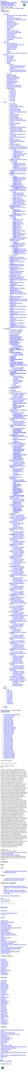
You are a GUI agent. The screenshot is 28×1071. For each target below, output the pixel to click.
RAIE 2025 (3, 1008)
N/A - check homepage (18, 516)
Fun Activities (10, 26)
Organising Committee (18, 608)
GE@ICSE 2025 (5, 994)
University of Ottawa (12, 47)
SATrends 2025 (4, 1012)
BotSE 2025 (4, 983)
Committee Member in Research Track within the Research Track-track (15, 871)
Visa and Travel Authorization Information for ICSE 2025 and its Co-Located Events (13, 1047)
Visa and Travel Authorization (14, 32)
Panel (14, 384)
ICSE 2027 (9, 691)
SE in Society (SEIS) (15, 110)
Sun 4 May (12, 100)
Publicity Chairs (17, 660)
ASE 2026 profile (8, 718)
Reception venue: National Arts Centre (16, 19)
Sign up (6, 707)
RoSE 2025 (3, 1011)
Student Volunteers (14, 144)
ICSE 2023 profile (8, 744)
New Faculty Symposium (16, 128)
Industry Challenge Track (16, 118)
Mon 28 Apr (13, 92)
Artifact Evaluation (14, 117)
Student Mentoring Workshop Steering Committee (17, 382)
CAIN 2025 (4, 960)
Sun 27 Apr (13, 91)
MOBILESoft (16, 209)
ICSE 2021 (9, 699)
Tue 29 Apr (13, 93)
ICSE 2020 (9, 700)
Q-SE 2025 (3, 1007)
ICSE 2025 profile (5, 711)
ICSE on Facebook (7, 1061)
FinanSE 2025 (4, 989)
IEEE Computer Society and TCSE (15, 44)
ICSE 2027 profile (8, 748)
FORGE (15, 176)
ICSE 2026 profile (8, 746)
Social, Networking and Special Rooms (10, 948)
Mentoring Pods (17, 386)
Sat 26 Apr (12, 89)
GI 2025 (3, 996)
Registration (10, 21)
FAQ (8, 40)
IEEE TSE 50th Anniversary (14, 85)
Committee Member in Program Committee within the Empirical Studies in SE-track (14, 879)
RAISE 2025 (4, 1009)
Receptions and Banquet (13, 78)
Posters (11, 121)
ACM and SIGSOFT (12, 46)
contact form (4, 910)
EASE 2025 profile (8, 724)
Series (8, 689)
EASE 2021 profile (8, 720)
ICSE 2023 (9, 696)
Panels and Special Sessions (17, 106)
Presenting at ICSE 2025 (13, 23)
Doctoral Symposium (15, 123)
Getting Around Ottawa (12, 30)
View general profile (5, 901)
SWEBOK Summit (11, 82)
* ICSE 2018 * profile (9, 716)
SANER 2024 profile (9, 758)
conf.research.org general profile (12, 714)
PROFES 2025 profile (9, 756)
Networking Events (11, 79)
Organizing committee (18, 568)
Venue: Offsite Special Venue (14, 18)
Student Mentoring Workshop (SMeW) (10, 951)
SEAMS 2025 (4, 973)
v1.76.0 (15, 913)
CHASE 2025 (4, 961)
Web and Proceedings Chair (20, 580)
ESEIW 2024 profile (9, 731)
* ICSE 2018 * (10, 703)
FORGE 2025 (4, 964)
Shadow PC (13, 124)
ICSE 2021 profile (8, 741)
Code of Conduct (11, 36)
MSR (14, 218)
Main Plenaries (13, 104)
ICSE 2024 (9, 695)
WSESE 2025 (4, 1023)
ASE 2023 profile (8, 717)
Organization (7, 328)
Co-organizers (16, 565)
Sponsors (6, 42)
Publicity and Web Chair (19, 562)
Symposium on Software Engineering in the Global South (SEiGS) (18, 131)
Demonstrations (14, 116)
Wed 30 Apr (13, 95)
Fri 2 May (12, 97)
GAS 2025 (3, 993)
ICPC (14, 191)
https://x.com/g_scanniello (13, 855)
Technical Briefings (11, 75)
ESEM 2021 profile (8, 734)
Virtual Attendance (11, 22)
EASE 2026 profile (8, 725)
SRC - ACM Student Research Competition (11, 947)
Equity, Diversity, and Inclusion (14, 37)
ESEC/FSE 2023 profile (10, 728)
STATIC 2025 (4, 1019)
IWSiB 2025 (4, 1000)
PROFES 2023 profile (9, 753)
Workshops (12, 125)
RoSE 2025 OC (17, 629)
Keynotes (9, 61)
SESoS (2, 1018)
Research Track (14, 107)
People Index (13, 390)
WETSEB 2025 (4, 1022)
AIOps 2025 (4, 980)
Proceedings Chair (17, 561)
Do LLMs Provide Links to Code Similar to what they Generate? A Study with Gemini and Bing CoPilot (15, 892)
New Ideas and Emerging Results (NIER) (11, 927)
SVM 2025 (3, 1021)
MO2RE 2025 (4, 1002)
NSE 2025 (3, 1005)
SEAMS (15, 242)
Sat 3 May (12, 99)
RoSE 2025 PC (17, 631)
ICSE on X (8, 1063)
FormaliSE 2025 (5, 966)
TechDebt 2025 (4, 974)
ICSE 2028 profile (8, 749)
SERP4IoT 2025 (5, 1016)
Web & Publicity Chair (18, 647)
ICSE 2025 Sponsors (12, 43)
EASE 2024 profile (8, 723)
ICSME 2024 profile (9, 752)
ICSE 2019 (9, 702)
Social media (10, 28)
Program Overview (11, 60)
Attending (6, 14)
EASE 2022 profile (8, 721)
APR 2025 (3, 982)
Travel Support (10, 35)
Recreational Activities (12, 81)
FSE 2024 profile (8, 735)
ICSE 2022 (9, 698)
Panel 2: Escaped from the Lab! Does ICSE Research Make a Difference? (17, 67)
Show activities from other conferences (10, 895)
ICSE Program (10, 56)
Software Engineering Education (18, 120)
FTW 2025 (3, 990)
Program (6, 54)
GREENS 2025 (4, 997)
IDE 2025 (3, 998)
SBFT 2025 (3, 1014)
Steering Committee (18, 397)
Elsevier (9, 51)
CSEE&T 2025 (4, 963)
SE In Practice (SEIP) (15, 109)
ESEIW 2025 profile (9, 732)
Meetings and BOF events (13, 77)
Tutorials (9, 74)
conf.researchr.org (8, 913)
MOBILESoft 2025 (5, 970)
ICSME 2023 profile (9, 751)
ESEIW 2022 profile (9, 730)
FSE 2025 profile (8, 737)
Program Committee (18, 346)
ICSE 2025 (3, 710)
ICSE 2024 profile (8, 745)
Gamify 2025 (4, 991)
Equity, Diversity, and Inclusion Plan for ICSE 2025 (13, 1055)
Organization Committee (19, 422)
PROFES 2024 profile (9, 755)
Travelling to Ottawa (12, 33)
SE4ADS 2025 (4, 1015)
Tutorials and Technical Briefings (18, 127)
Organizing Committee (15, 332)
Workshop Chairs (17, 579)
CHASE (15, 162)
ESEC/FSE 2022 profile (10, 727)
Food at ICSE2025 (11, 25)
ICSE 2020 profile (8, 739)
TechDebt (15, 247)
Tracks (5, 102)
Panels (11, 64)
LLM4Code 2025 (5, 1001)
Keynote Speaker (17, 548)
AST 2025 (3, 959)
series (8, 710)
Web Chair (15, 526)
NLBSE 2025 (4, 1004)
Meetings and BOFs (15, 139)
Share (2, 898)
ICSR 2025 (3, 968)
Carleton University (11, 49)
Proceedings (10, 58)
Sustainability (10, 39)
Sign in (5, 706)
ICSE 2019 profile (8, 738)
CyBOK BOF (10, 84)
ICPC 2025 (3, 967)
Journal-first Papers (14, 114)
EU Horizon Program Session (14, 86)
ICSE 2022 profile (8, 742)
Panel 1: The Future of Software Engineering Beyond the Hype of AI (18, 71)
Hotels (8, 29)
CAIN (14, 149)
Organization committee (19, 463)
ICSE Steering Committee (16, 330)
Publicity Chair (16, 524)
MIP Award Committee (18, 500)
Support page (3, 914)
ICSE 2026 (9, 692)
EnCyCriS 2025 (5, 987)
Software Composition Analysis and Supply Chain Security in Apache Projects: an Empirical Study (15, 887)
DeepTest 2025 (4, 984)
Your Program (10, 57)
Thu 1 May (12, 96)
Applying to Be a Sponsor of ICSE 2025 (17, 53)
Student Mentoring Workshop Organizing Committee (18, 377)
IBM (8, 50)
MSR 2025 (3, 971)
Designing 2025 (4, 986)
